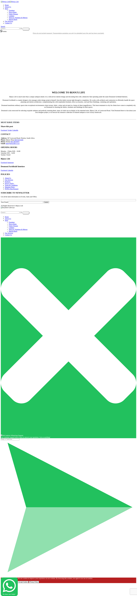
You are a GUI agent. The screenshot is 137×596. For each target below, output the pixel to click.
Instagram (10, 162)
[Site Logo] (10, 2)
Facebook (4, 130)
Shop (6, 9)
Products (7, 182)
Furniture (12, 10)
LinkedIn (15, 130)
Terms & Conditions (11, 185)
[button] (3, 26)
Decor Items (13, 12)
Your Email (4, 202)
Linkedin (10, 170)
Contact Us (8, 23)
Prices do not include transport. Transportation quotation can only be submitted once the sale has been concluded (68, 33)
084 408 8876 (15, 142)
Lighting (11, 16)
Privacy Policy (9, 183)
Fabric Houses (13, 14)
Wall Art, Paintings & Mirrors (18, 18)
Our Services (9, 21)
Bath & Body (13, 19)
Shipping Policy (10, 187)
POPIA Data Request (11, 189)
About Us (8, 7)
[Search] (25, 29)
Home (7, 5)
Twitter (9, 130)
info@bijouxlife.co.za (12, 143)
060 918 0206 (18, 140)
